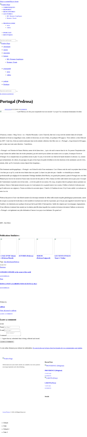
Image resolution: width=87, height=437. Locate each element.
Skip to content (5, 1)
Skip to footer (14, 1)
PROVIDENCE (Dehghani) (53, 370)
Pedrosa (16, 262)
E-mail (2, 330)
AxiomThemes (6, 412)
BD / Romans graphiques (7, 94)
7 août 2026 (48, 386)
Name (2, 327)
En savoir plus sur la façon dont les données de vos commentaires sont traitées (57, 348)
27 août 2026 (48, 373)
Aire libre (7, 262)
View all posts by (8, 310)
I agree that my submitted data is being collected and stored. (21, 338)
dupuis (12, 262)
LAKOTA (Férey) (50, 383)
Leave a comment (6, 313)
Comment (3, 335)
